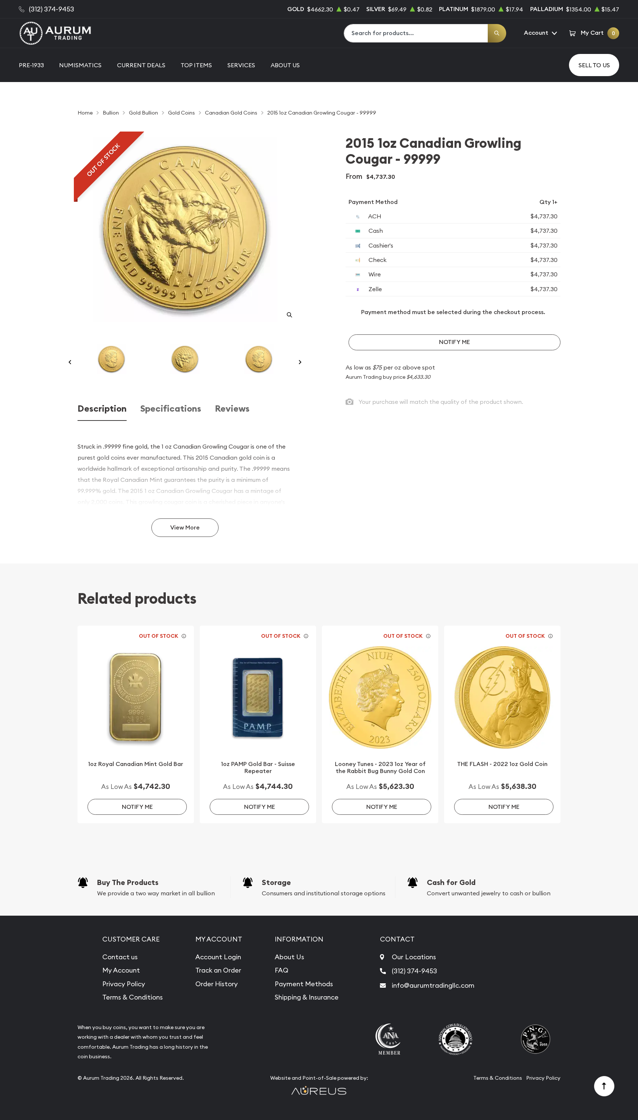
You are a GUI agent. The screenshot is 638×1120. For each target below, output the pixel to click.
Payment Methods (304, 984)
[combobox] (416, 33)
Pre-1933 (31, 65)
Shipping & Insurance (307, 997)
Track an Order (218, 970)
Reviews (232, 409)
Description (102, 409)
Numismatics (80, 65)
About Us (285, 65)
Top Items (196, 65)
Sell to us (594, 65)
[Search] (497, 33)
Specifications (170, 409)
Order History (216, 984)
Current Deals (141, 65)
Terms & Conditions (132, 997)
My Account (121, 970)
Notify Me (454, 342)
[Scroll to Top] (604, 1086)
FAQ (281, 970)
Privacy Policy (123, 984)
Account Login (218, 957)
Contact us (120, 957)
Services (241, 65)
